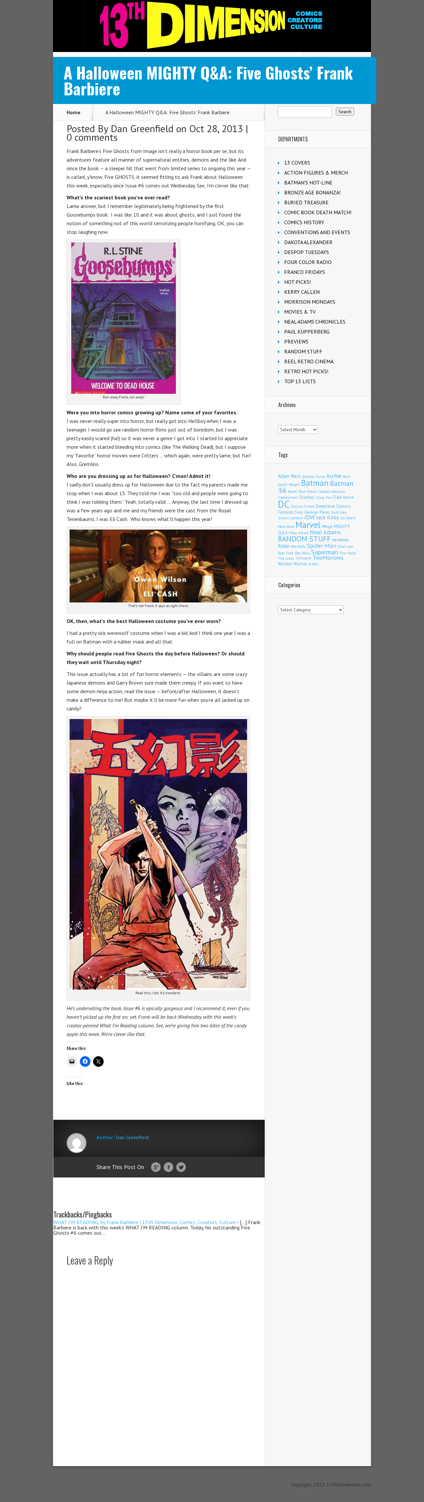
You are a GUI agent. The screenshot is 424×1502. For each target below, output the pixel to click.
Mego (327, 526)
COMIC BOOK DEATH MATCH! (317, 212)
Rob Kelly (298, 546)
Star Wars (302, 553)
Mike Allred (298, 532)
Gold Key (338, 512)
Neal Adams (325, 532)
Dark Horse (343, 497)
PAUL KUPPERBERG (307, 331)
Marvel (308, 524)
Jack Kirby (327, 517)
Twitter (181, 1167)
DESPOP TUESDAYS (306, 252)
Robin (284, 546)
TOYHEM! (303, 558)
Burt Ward (307, 491)
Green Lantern (290, 517)
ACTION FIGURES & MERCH (316, 172)
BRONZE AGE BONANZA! (312, 192)
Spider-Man (321, 545)
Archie (334, 476)
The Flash (347, 552)
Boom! (292, 491)
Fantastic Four (290, 512)
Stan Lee (345, 546)
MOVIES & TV (300, 311)
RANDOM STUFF (303, 351)
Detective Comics (333, 506)
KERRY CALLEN (302, 291)
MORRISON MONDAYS (309, 301)
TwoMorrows (328, 557)
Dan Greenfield (142, 128)
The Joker (286, 558)
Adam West (289, 476)
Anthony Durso (313, 476)
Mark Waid (286, 526)
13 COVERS (297, 162)
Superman (324, 552)
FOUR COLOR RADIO (308, 262)
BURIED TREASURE (306, 202)
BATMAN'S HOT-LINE (308, 182)
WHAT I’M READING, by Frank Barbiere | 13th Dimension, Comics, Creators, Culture (144, 1222)
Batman (315, 483)
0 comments (92, 136)
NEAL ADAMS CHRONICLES (314, 321)
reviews (340, 539)
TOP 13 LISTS (300, 381)
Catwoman (287, 497)
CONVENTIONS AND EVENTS (317, 232)
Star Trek (285, 552)
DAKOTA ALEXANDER (308, 242)
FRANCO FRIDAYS (304, 272)
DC (284, 504)
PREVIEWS (296, 341)
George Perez (317, 512)
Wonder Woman (292, 564)
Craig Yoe (324, 497)
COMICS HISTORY (304, 222)
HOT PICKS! (297, 282)
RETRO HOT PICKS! (306, 371)
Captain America (331, 491)
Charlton (306, 497)
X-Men (314, 564)
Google (156, 1167)
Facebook (168, 1167)
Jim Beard (348, 518)
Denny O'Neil (302, 506)
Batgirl (294, 484)
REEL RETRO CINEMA (309, 361)
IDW (309, 517)
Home (73, 112)
